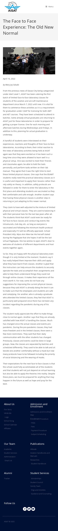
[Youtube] (33, 509)
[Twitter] (29, 509)
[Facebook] (25, 509)
